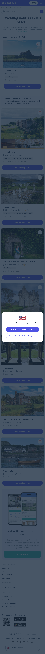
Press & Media (7, 575)
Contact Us (6, 578)
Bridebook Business (9, 587)
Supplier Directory (8, 600)
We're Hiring (6, 572)
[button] (22, 554)
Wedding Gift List (8, 606)
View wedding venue (22, 86)
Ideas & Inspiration (9, 603)
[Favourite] (38, 44)
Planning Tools (7, 597)
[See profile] (22, 54)
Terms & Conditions (34, 638)
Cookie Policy (9, 638)
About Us (5, 569)
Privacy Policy (21, 638)
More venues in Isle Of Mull (14, 37)
